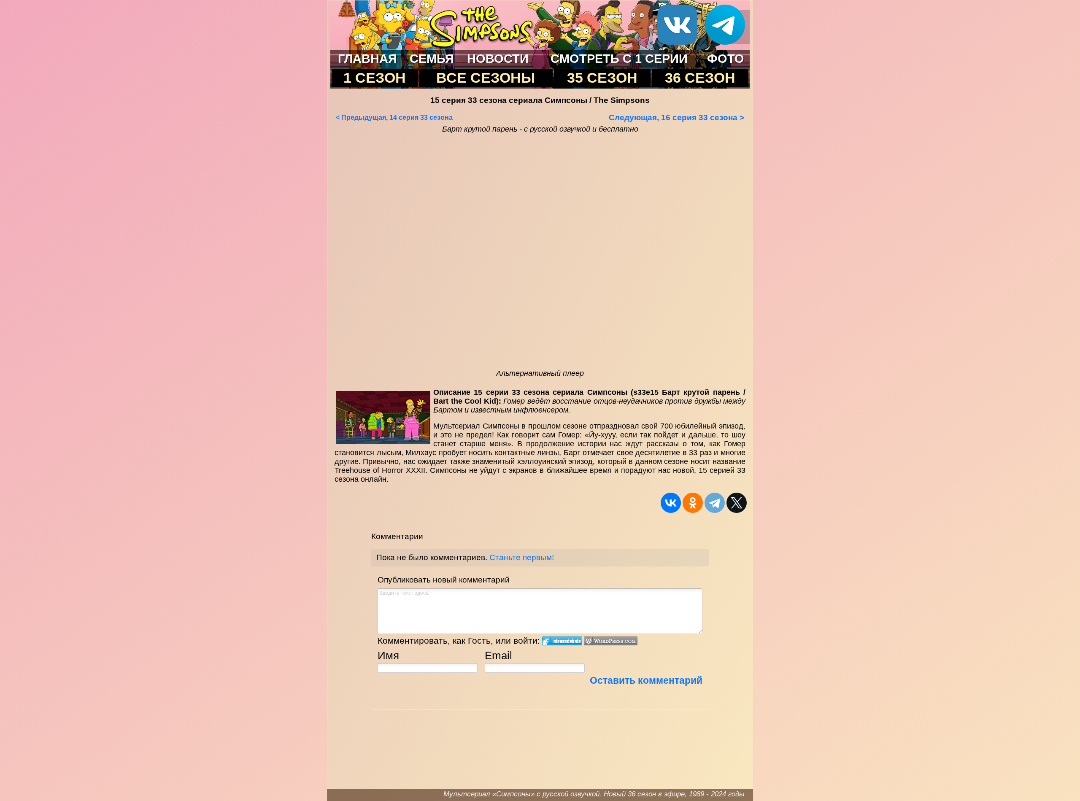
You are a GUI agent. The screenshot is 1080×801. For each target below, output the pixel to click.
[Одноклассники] (693, 503)
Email (498, 655)
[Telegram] (715, 503)
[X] (736, 503)
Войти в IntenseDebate (562, 640)
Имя (388, 655)
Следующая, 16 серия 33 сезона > (676, 117)
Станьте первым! (521, 557)
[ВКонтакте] (671, 503)
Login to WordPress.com (610, 640)
